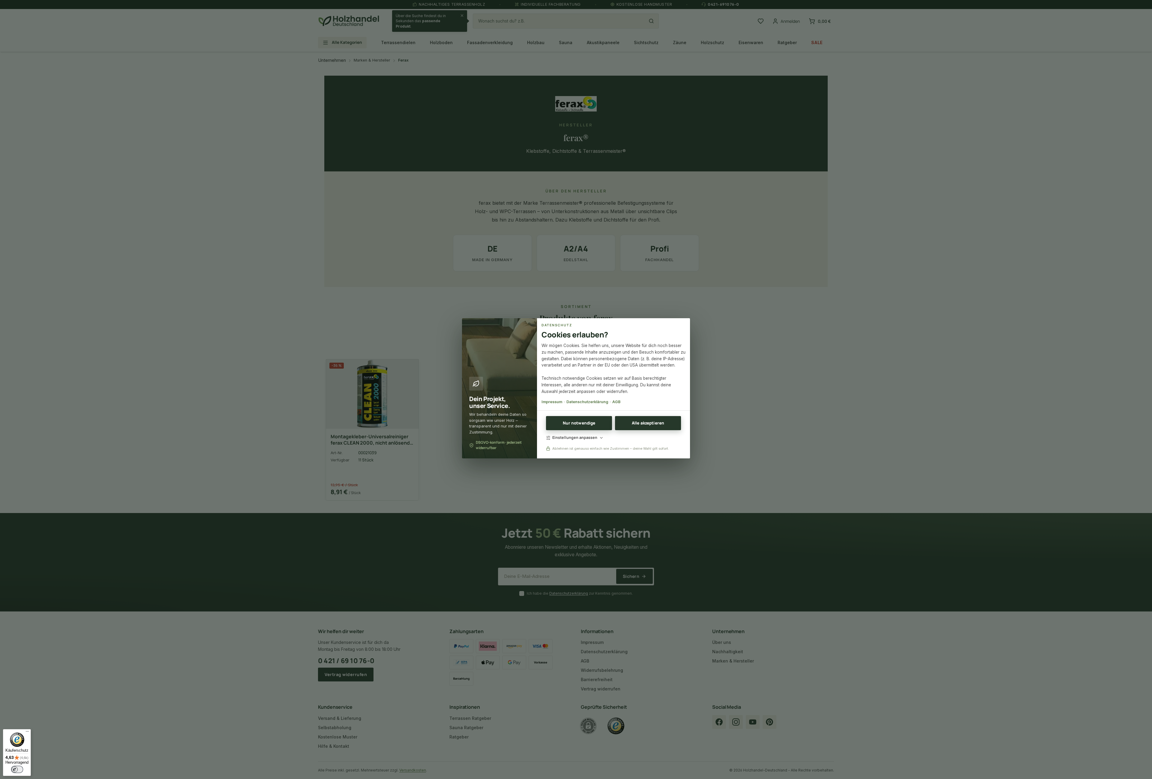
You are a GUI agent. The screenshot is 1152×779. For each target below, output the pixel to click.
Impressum (552, 402)
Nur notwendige (579, 423)
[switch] (17, 769)
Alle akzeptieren (648, 423)
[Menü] (27, 732)
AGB (616, 402)
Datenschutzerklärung (587, 402)
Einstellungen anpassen (574, 437)
